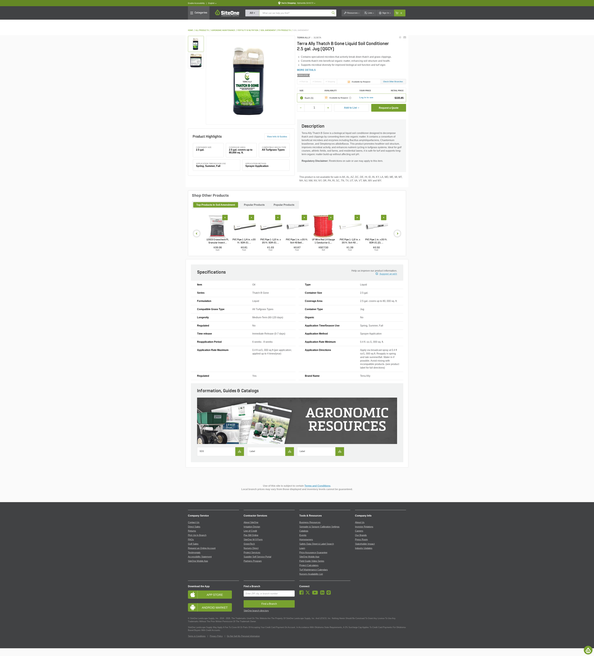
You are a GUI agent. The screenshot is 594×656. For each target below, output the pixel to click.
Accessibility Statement (200, 556)
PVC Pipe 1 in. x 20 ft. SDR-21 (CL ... (376, 241)
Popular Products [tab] (254, 205)
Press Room (361, 539)
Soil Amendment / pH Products (275, 30)
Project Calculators (309, 565)
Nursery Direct (251, 548)
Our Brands (361, 535)
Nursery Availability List (311, 574)
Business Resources (310, 522)
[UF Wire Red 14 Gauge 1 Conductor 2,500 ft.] (323, 226)
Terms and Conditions (317, 485)
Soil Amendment (301, 30)
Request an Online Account (201, 548)
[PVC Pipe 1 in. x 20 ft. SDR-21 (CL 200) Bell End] (376, 226)
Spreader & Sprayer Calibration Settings (319, 526)
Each (309, 98)
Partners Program (253, 561)
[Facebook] (302, 594)
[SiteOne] (227, 16)
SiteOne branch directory (256, 610)
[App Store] (213, 594)
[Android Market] (213, 607)
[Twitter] (308, 594)
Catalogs (303, 531)
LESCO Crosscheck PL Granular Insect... (218, 241)
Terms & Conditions (197, 636)
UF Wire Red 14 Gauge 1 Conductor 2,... (323, 241)
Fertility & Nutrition (247, 30)
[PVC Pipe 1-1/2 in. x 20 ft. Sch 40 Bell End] (350, 226)
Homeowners (306, 539)
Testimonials (194, 552)
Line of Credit (250, 531)
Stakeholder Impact (365, 544)
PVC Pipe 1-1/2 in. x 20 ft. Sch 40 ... (350, 241)
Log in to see (366, 97)
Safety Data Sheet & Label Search (316, 544)
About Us (359, 522)
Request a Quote (388, 108)
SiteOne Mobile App (198, 561)
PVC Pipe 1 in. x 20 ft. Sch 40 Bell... (297, 241)
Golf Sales (193, 544)
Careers (359, 531)
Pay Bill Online (251, 535)
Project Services (252, 552)
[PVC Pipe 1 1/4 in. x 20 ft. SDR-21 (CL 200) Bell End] (244, 226)
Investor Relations (364, 526)
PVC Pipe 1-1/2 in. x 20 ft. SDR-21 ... (270, 241)
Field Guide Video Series (311, 561)
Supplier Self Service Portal (257, 556)
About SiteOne (251, 522)
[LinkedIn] (323, 594)
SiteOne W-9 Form (253, 539)
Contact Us (193, 522)
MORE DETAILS (306, 70)
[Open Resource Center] (588, 650)
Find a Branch (252, 586)
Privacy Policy (216, 636)
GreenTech (249, 544)
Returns (192, 531)
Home (190, 30)
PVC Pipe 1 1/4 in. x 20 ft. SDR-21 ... (244, 241)
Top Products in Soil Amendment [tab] (215, 205)
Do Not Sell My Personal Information (243, 636)
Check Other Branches (393, 82)
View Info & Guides (277, 136)
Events (302, 535)
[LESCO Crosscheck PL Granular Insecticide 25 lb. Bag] (217, 226)
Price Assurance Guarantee (313, 552)
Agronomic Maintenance (223, 30)
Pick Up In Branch (197, 535)
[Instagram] (329, 594)
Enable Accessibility (196, 3)
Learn (302, 548)
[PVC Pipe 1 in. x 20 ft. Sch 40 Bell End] (297, 226)
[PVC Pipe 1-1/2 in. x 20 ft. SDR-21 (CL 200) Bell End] (270, 226)
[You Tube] (316, 594)
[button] (212, 3)
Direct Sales (194, 526)
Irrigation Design (252, 526)
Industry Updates (363, 548)
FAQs (191, 539)
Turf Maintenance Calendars (313, 569)
